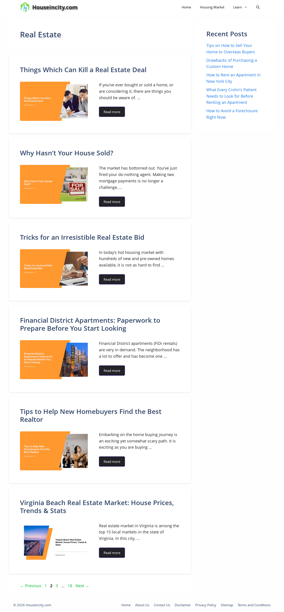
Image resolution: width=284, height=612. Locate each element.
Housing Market (212, 7)
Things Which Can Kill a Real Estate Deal (83, 69)
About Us (142, 605)
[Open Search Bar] (258, 7)
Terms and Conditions (254, 605)
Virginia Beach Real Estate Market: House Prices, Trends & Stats (97, 506)
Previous (30, 585)
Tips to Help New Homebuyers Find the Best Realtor (91, 415)
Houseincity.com (55, 7)
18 (70, 585)
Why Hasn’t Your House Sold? (66, 152)
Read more (112, 112)
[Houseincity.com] (25, 7)
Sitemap (227, 605)
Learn (237, 7)
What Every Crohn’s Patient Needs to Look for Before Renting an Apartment (231, 96)
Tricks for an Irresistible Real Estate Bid (82, 237)
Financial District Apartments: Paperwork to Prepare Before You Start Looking (90, 324)
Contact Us (162, 605)
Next (82, 585)
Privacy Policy (205, 605)
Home (186, 7)
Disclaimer (183, 605)
